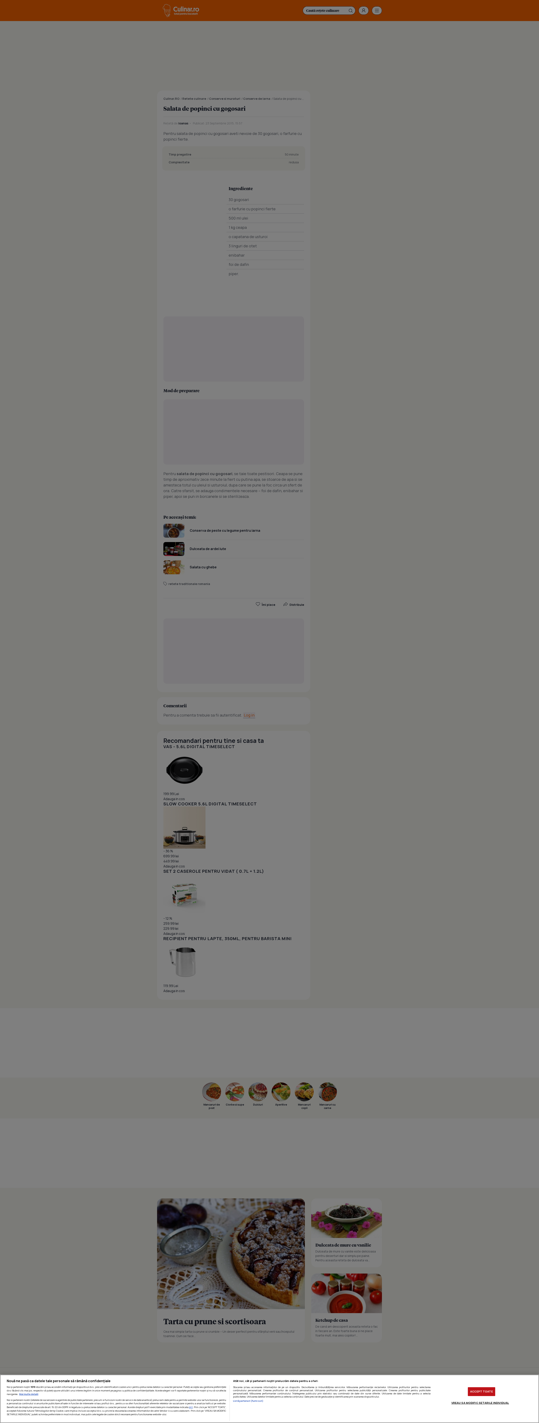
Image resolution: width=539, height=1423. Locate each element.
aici (191, 1407)
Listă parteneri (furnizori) (248, 1400)
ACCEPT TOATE (481, 1391)
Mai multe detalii (28, 1394)
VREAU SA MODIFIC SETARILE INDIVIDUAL (480, 1403)
